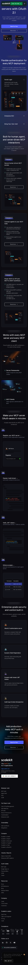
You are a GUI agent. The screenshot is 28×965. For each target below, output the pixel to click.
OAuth (2, 875)
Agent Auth (4, 793)
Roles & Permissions (6, 812)
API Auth (3, 810)
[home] (6, 3)
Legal (2, 901)
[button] (24, 3)
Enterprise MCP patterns (7, 858)
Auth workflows (5, 825)
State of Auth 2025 (6, 856)
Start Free (3, 914)
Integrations (4, 827)
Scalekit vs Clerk (5, 845)
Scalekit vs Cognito (6, 843)
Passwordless (4, 871)
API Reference (5, 886)
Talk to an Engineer (6, 916)
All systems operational (10, 947)
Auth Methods (4, 808)
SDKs (2, 892)
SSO (2, 795)
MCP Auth (3, 791)
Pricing (3, 918)
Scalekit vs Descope (6, 841)
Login (2, 920)
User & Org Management (7, 806)
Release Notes (5, 890)
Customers (4, 905)
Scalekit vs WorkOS (6, 847)
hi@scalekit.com (5, 768)
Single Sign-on (5, 869)
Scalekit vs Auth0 (5, 836)
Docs (2, 884)
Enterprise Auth (5, 817)
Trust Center (4, 903)
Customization (4, 815)
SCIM (2, 797)
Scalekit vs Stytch (5, 838)
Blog (2, 888)
